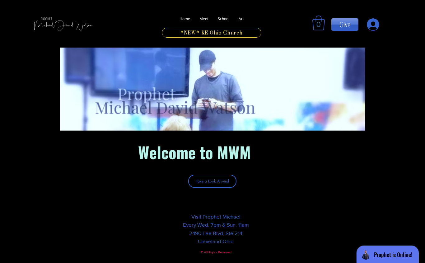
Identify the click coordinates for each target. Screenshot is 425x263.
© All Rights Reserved (216, 252)
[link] (318, 23)
